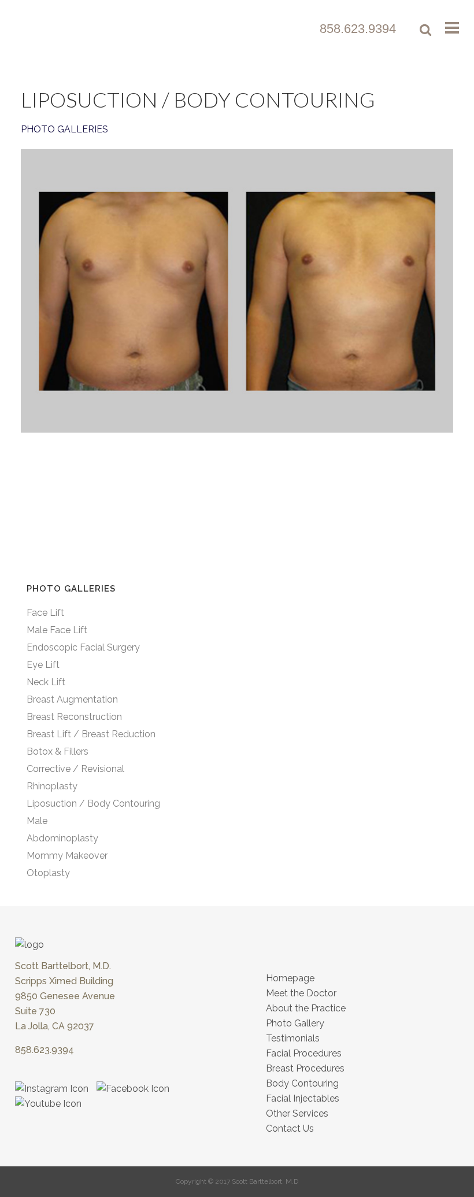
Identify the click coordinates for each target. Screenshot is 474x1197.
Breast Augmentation (72, 699)
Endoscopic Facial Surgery (83, 647)
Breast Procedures (305, 1068)
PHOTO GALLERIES (64, 129)
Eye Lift (43, 664)
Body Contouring (302, 1083)
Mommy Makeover (67, 855)
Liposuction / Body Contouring (93, 803)
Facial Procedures (304, 1053)
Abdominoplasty (62, 838)
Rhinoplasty (52, 786)
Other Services (297, 1113)
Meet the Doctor (301, 993)
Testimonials (293, 1038)
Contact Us (290, 1128)
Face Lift (45, 612)
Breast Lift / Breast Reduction (91, 734)
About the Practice (306, 1008)
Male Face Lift (57, 630)
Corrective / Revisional (75, 768)
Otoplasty (48, 872)
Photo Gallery (295, 1023)
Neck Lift (46, 682)
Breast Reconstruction (74, 716)
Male (37, 820)
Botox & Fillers (57, 751)
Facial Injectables (302, 1098)
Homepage (290, 978)
